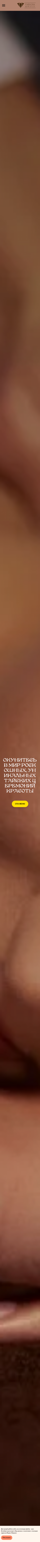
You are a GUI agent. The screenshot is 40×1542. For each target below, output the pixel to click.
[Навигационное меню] (3, 5)
